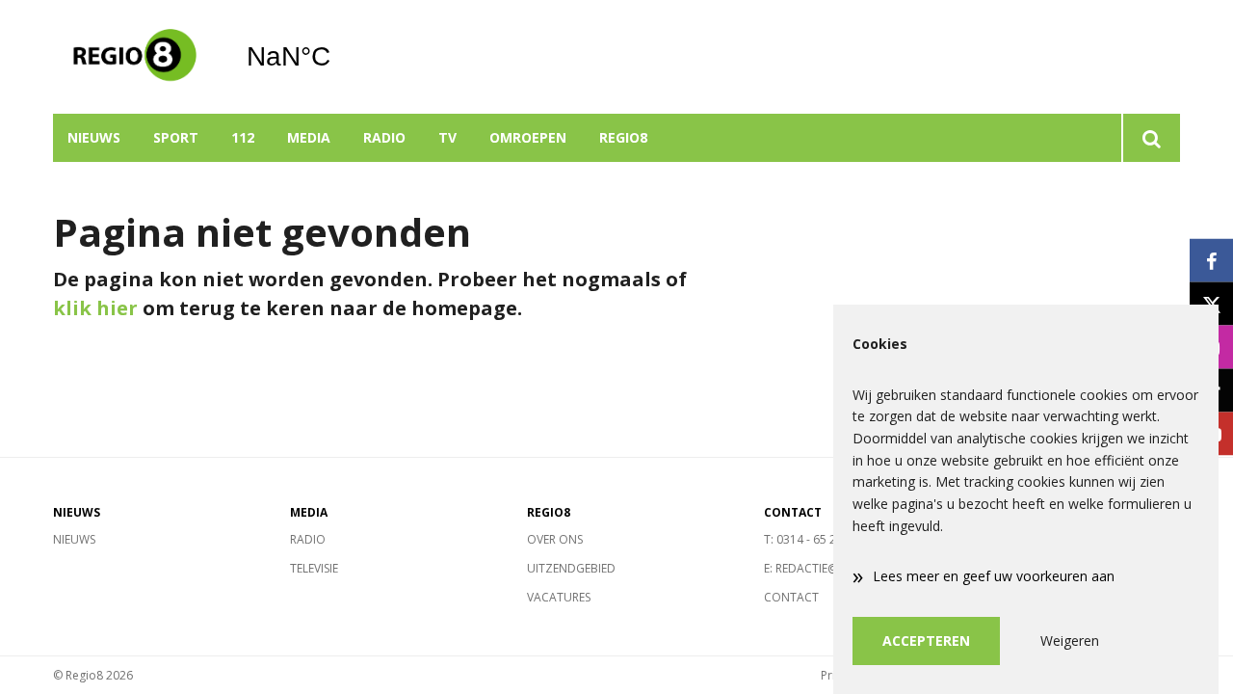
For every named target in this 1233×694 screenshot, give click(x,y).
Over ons (555, 539)
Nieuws (93, 137)
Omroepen (527, 137)
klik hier (95, 308)
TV (447, 137)
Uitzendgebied (571, 568)
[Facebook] (1211, 260)
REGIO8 (623, 137)
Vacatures (558, 597)
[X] (1211, 304)
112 (242, 137)
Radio (384, 137)
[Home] (135, 57)
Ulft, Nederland (337, 57)
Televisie (314, 568)
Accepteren (926, 640)
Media (308, 137)
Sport (175, 137)
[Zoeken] (1150, 138)
